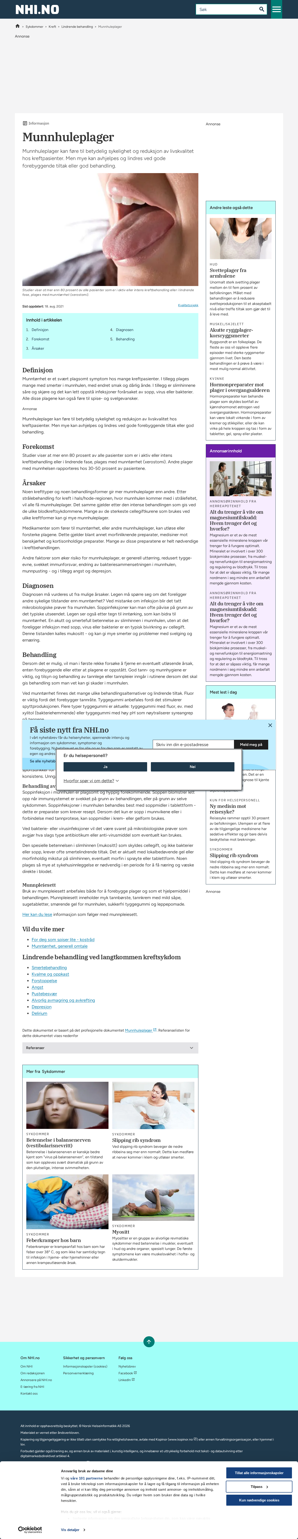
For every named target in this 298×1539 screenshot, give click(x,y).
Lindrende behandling (77, 27)
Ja (105, 766)
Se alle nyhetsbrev (45, 761)
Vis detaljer (70, 1530)
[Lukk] (270, 725)
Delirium (39, 1013)
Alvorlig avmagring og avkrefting (63, 1000)
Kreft (52, 27)
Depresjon (41, 1006)
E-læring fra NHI (32, 1387)
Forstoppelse (44, 980)
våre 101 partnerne (86, 1478)
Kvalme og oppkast (50, 974)
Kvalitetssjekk (188, 305)
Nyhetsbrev (127, 1366)
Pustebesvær (44, 993)
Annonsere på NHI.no (36, 1380)
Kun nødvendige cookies (259, 1500)
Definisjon (40, 330)
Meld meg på (251, 744)
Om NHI (26, 1366)
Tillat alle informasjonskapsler (259, 1473)
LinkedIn (125, 1380)
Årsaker (38, 348)
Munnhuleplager (138, 1030)
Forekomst (40, 339)
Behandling (125, 339)
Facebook (126, 1373)
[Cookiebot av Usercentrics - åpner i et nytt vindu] (30, 1529)
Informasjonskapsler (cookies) (85, 1366)
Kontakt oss (29, 1394)
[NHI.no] (17, 27)
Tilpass (256, 1487)
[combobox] (222, 9)
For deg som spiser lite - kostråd (63, 939)
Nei (193, 766)
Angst (37, 987)
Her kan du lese (37, 914)
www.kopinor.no (181, 1439)
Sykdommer (34, 27)
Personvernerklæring (78, 1373)
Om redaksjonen (32, 1373)
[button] (276, 9)
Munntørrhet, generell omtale (60, 946)
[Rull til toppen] (148, 1341)
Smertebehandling (49, 967)
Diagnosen (124, 330)
